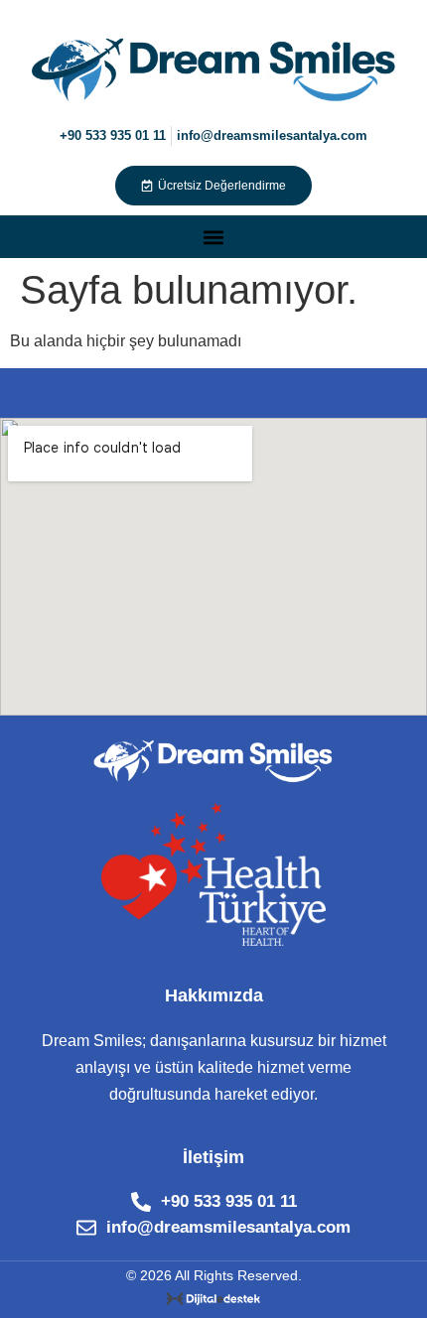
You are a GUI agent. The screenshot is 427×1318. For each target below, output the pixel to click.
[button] (214, 236)
